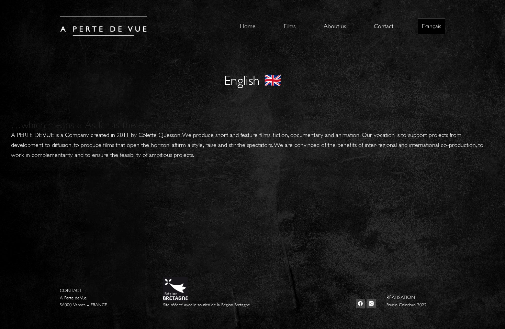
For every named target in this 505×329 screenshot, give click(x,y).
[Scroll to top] (489, 316)
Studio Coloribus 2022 (406, 305)
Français (431, 26)
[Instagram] (371, 303)
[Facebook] (361, 303)
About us (335, 26)
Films (289, 26)
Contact (383, 26)
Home (248, 26)
